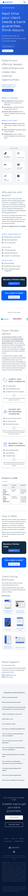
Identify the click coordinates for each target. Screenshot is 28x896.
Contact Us (14, 838)
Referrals (21, 838)
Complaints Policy (19, 841)
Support (6, 838)
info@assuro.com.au (10, 675)
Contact (20, 889)
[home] (8, 2)
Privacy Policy (8, 841)
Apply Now (14, 817)
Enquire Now (14, 824)
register (9, 891)
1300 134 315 (9, 677)
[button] (24, 2)
